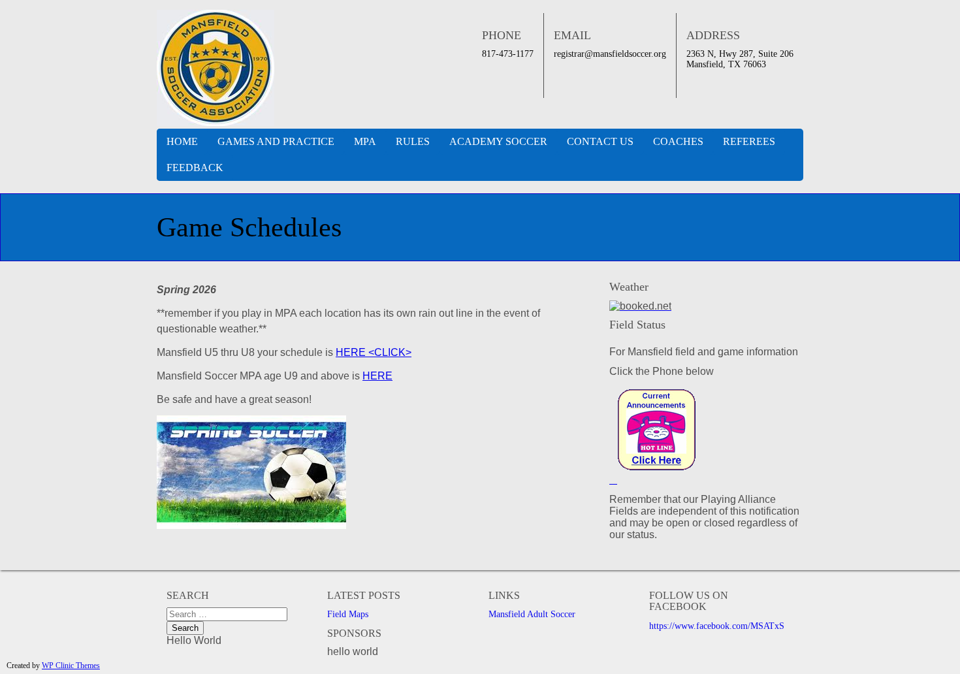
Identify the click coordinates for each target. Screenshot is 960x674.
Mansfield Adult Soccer (531, 614)
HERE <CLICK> (373, 352)
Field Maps (347, 614)
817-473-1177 (508, 54)
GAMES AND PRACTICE (275, 141)
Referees (749, 141)
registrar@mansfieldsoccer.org (610, 54)
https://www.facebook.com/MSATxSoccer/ (728, 626)
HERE (377, 375)
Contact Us (600, 141)
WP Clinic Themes (71, 665)
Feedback (195, 167)
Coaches (678, 141)
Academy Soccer (498, 141)
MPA (365, 141)
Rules (413, 141)
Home (182, 141)
